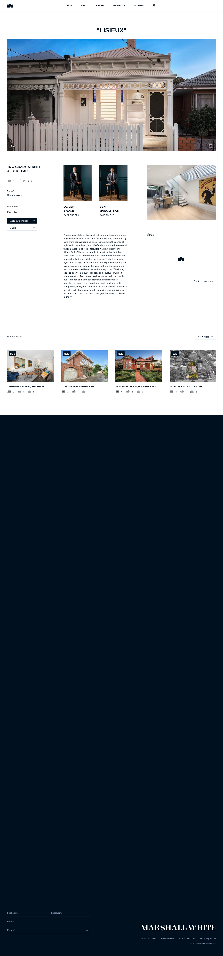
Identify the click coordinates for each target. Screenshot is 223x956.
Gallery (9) (12, 206)
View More (203, 336)
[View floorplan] (210, 146)
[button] (181, 259)
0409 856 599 (71, 215)
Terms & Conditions (149, 939)
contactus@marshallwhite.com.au (24, 942)
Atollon (213, 939)
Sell (84, 5)
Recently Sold (14, 336)
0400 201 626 (106, 215)
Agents (139, 5)
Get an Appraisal (19, 220)
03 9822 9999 (14, 939)
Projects (119, 5)
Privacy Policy (167, 939)
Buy (69, 5)
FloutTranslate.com (208, 943)
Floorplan (12, 212)
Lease (100, 5)
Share (13, 227)
